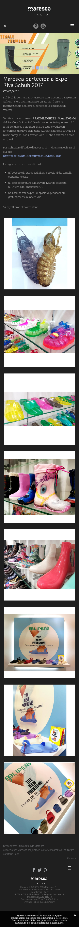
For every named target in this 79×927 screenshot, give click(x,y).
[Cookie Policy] (47, 901)
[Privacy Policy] (32, 901)
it (10, 26)
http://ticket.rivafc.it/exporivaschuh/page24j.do (32, 156)
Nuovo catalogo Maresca (30, 845)
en (4, 26)
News (70, 858)
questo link (61, 917)
